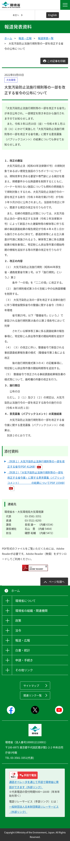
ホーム (8, 38)
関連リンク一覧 (32, 695)
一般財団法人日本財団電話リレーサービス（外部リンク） (34, 809)
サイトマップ (31, 686)
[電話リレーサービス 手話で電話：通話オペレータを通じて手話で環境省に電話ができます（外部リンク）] (35, 775)
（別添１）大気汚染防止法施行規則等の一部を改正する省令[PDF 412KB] (36, 463)
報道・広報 (25, 38)
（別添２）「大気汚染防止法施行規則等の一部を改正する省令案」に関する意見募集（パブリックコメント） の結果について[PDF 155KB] (36, 477)
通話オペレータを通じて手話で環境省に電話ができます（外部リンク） (34, 784)
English (52, 15)
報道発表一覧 (46, 38)
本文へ (16, 15)
